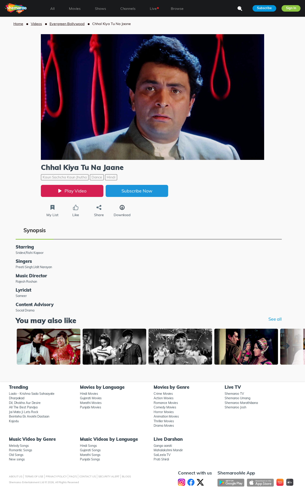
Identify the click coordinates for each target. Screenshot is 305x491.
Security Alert (109, 476)
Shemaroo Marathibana (241, 403)
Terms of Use (34, 476)
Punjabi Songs (90, 459)
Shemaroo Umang (237, 398)
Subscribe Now (136, 191)
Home (18, 23)
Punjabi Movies (90, 407)
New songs (17, 459)
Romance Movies (166, 403)
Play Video (75, 191)
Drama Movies (164, 426)
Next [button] (287, 346)
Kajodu (14, 421)
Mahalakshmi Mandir (168, 450)
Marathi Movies (91, 403)
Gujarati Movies (91, 398)
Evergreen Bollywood (67, 23)
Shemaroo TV (234, 394)
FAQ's (73, 476)
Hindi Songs (88, 446)
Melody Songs (19, 446)
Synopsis (34, 230)
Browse (177, 8)
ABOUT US (15, 476)
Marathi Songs (90, 455)
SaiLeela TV (162, 455)
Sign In (291, 8)
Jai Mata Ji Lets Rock (23, 412)
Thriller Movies (164, 421)
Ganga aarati (163, 446)
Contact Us (87, 476)
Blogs (126, 476)
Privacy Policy (56, 476)
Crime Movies (163, 394)
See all (275, 319)
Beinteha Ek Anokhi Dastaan (29, 416)
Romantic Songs (20, 450)
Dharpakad (16, 398)
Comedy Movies (165, 407)
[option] (48, 347)
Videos (36, 23)
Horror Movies (164, 412)
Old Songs (16, 455)
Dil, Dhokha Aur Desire (25, 403)
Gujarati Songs (90, 450)
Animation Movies (166, 416)
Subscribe (264, 8)
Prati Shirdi (161, 459)
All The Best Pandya (23, 407)
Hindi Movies (89, 394)
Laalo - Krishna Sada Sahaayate (31, 394)
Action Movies (163, 398)
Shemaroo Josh (235, 407)
